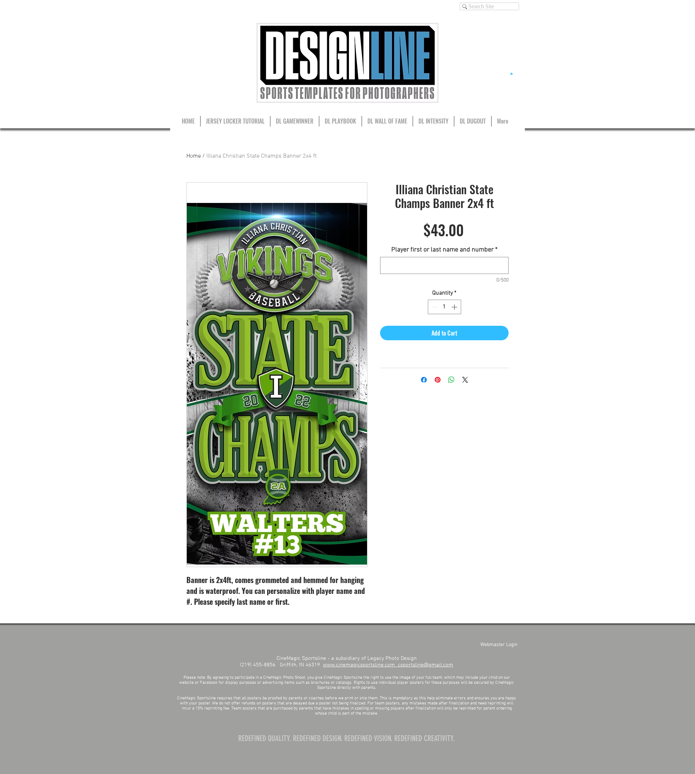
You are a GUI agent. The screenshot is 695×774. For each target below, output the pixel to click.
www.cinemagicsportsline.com (360, 665)
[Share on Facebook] (424, 379)
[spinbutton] (444, 307)
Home (193, 156)
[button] (511, 73)
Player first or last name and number (444, 250)
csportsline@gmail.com (425, 665)
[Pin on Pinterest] (437, 379)
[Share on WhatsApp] (451, 379)
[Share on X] (465, 379)
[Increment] (455, 307)
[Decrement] (434, 307)
